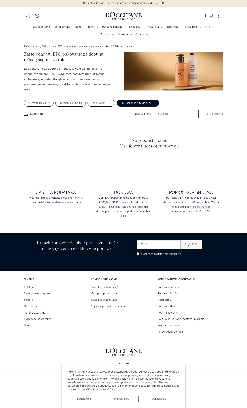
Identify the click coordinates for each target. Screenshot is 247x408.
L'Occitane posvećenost (38, 319)
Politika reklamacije (169, 306)
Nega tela (153, 27)
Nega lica (134, 27)
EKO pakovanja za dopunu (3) (138, 103)
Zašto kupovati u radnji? (105, 300)
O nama (140, 34)
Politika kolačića (103, 389)
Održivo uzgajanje (34, 313)
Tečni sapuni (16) (101, 103)
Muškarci (105, 34)
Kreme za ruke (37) (39, 103)
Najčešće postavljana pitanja (108, 306)
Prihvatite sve (121, 399)
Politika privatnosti (169, 287)
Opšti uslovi (165, 300)
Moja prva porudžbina (104, 293)
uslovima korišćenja (169, 254)
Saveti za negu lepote (37, 293)
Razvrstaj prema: (142, 114)
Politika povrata (167, 313)
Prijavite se (191, 244)
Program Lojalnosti (169, 325)
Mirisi (208, 27)
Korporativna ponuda (170, 332)
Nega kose (172, 27)
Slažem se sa (160, 254)
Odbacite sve (159, 399)
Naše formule (32, 306)
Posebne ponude (112, 27)
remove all (169, 146)
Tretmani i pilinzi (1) (70, 103)
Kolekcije (123, 34)
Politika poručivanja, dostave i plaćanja (181, 319)
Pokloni (90, 27)
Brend (27, 325)
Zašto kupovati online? (104, 287)
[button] (28, 16)
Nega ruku (191, 27)
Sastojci (28, 300)
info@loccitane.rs (199, 207)
